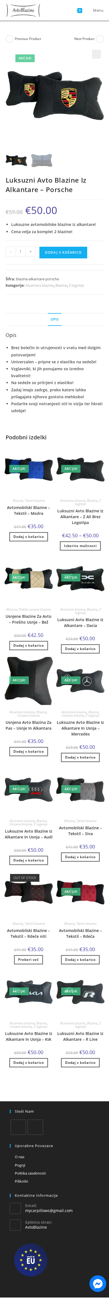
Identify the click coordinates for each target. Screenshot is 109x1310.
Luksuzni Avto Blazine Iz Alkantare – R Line (80, 1036)
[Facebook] (18, 1127)
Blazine (61, 285)
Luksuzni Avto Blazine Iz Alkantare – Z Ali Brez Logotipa (80, 516)
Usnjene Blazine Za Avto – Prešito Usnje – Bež (28, 619)
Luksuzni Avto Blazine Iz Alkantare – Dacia (80, 622)
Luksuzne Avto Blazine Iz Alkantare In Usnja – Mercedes (80, 728)
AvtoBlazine (36, 1227)
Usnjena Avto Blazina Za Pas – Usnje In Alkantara (28, 725)
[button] (96, 54)
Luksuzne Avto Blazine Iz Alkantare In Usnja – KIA (28, 1036)
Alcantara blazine (39, 285)
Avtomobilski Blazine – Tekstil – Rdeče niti (28, 933)
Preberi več (28, 959)
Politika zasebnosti (30, 1173)
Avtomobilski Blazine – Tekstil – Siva (80, 830)
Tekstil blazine (35, 500)
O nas (19, 1156)
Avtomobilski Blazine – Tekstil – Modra (28, 510)
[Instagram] (35, 1127)
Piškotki (21, 1181)
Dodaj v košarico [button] (28, 536)
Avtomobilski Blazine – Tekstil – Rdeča (80, 933)
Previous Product (28, 38)
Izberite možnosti (80, 545)
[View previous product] (9, 39)
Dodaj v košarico (63, 252)
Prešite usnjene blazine (34, 609)
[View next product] (100, 39)
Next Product (84, 38)
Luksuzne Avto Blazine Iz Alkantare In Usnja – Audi (29, 834)
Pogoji (20, 1165)
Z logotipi (76, 285)
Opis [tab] (55, 319)
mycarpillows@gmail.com (49, 1210)
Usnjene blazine (28, 715)
